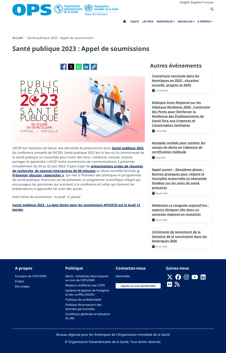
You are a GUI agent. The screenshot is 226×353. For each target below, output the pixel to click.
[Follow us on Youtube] (195, 278)
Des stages (22, 286)
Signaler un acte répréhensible (138, 285)
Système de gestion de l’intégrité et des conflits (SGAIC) (87, 292)
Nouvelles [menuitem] (185, 21)
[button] (94, 67)
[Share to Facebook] (63, 67)
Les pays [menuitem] (147, 21)
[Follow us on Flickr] (169, 285)
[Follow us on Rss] (177, 285)
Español (196, 2)
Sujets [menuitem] (134, 21)
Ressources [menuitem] (165, 21)
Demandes (123, 276)
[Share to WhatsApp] (79, 67)
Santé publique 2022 (128, 148)
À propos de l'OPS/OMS (31, 276)
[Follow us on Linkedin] (203, 278)
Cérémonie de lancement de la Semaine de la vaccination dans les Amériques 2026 (179, 236)
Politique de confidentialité (83, 300)
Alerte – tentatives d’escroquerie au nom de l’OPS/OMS (86, 278)
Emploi (19, 281)
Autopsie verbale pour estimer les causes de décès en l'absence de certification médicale (178, 147)
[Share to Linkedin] (86, 67)
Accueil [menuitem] (124, 22)
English (185, 2)
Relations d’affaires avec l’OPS (85, 285)
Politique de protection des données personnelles (83, 307)
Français (208, 2)
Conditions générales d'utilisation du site (87, 316)
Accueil (17, 38)
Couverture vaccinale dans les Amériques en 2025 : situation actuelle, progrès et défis (175, 80)
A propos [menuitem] (204, 21)
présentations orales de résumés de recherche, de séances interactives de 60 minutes (77, 168)
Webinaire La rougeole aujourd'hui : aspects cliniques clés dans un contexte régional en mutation (180, 209)
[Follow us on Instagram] (186, 278)
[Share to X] (71, 67)
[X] (170, 278)
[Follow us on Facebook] (178, 278)
